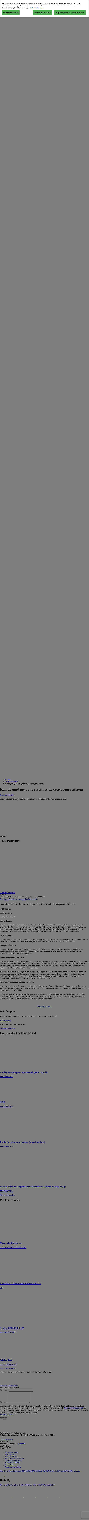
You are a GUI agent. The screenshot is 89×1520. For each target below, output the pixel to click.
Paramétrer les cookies (10, 12)
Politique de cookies (36, 8)
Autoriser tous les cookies (42, 13)
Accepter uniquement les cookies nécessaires (69, 13)
